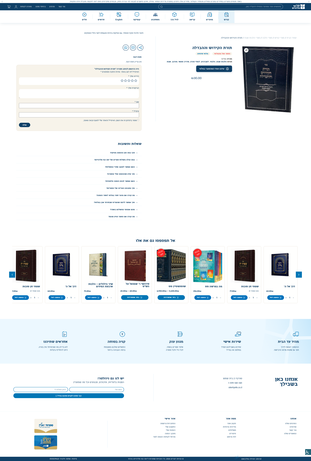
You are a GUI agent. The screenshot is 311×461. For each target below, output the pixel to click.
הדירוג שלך (133, 76)
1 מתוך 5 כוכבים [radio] (135, 80)
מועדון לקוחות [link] (26, 7)
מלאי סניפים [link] (202, 54)
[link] (308, 452)
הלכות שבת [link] (221, 62)
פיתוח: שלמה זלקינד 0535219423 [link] (63, 459)
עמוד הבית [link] (291, 38)
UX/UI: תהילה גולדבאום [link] (251, 459)
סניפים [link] (52, 7)
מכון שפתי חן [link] (254, 291)
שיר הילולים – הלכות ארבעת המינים (100, 285)
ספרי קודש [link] (279, 38)
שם (137, 102)
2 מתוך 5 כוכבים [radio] (132, 80)
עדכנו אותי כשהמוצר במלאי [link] (211, 69)
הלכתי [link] (212, 62)
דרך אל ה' (70, 286)
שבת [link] (169, 62)
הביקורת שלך (132, 88)
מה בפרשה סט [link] (213, 286)
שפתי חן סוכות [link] (250, 286)
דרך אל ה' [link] (289, 286)
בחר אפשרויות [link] (170, 297)
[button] (309, 1)
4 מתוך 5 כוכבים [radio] (125, 80)
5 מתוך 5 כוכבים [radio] (122, 80)
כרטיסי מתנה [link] (40, 7)
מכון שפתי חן (35, 291)
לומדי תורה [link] (195, 62)
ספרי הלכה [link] (267, 38)
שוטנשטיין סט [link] (177, 286)
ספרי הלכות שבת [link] (252, 38)
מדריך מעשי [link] (183, 62)
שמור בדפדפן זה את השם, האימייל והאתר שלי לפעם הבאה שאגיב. (110, 120)
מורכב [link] (174, 62)
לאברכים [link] (205, 62)
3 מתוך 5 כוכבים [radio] (128, 80)
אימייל (135, 111)
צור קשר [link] (61, 7)
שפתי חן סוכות (31, 286)
